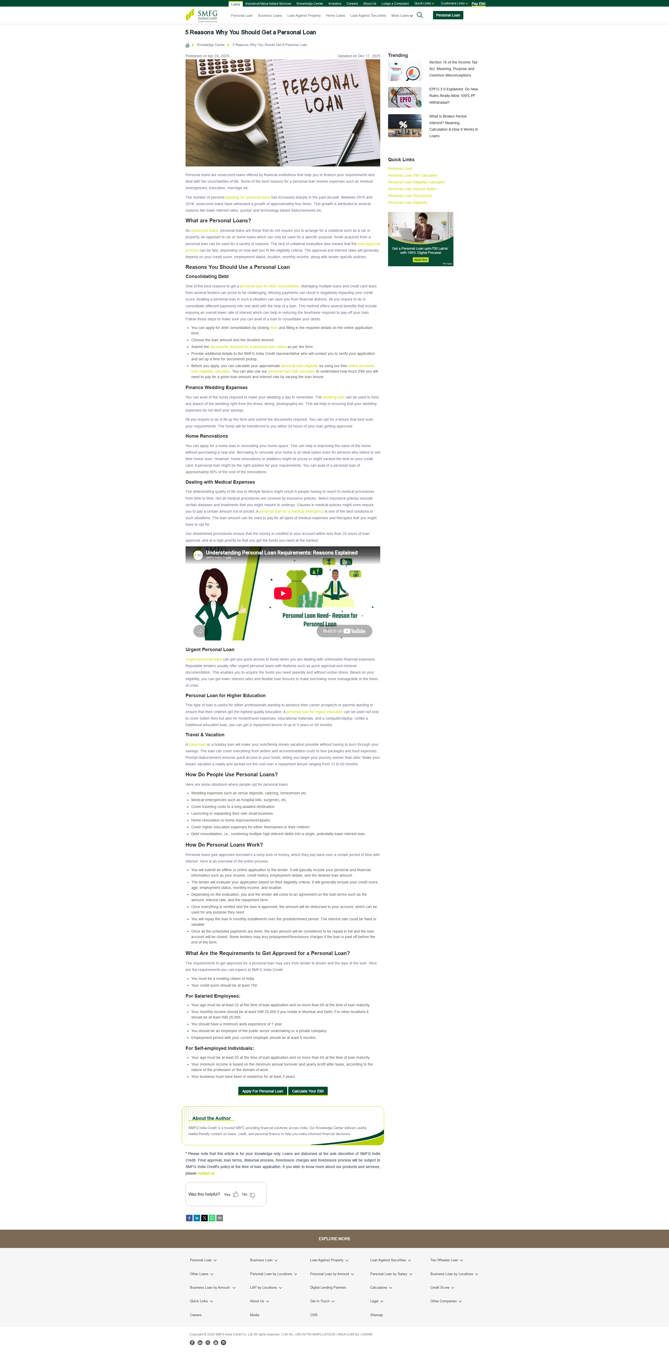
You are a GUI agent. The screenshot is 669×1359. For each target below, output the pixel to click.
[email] (219, 1218)
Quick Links (422, 3)
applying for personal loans (248, 197)
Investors (334, 3)
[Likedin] (200, 1342)
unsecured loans (204, 230)
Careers (352, 3)
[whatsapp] (212, 1218)
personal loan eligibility (299, 366)
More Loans (400, 15)
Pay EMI (479, 4)
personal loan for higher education (314, 712)
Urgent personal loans (204, 659)
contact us (206, 1173)
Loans (235, 4)
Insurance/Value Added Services (268, 3)
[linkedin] (197, 1218)
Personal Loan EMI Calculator (412, 175)
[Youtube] (215, 1342)
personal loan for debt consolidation (269, 286)
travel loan (197, 744)
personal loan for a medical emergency (291, 511)
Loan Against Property (304, 15)
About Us (369, 3)
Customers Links (453, 3)
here (274, 328)
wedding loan (334, 397)
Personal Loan (242, 15)
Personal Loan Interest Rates (412, 189)
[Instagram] (223, 1342)
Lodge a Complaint (395, 3)
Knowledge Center (310, 3)
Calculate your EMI (308, 1091)
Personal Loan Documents (410, 196)
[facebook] (189, 1218)
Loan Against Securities (368, 15)
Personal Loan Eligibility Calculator (416, 182)
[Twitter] (207, 1342)
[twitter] (204, 1218)
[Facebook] (192, 1342)
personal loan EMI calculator (291, 371)
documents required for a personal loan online (248, 347)
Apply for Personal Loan (262, 1091)
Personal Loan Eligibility (407, 202)
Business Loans (270, 15)
